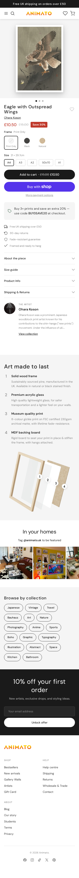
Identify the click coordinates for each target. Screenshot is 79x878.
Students (10, 821)
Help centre (50, 767)
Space (53, 647)
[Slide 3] (43, 101)
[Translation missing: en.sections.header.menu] (6, 13)
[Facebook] (25, 860)
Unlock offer (39, 722)
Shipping (48, 773)
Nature (44, 617)
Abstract (35, 647)
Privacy (9, 834)
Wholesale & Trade (55, 786)
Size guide (11, 270)
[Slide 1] (36, 101)
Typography (49, 637)
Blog (7, 809)
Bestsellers (11, 767)
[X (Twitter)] (47, 860)
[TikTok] (39, 860)
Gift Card (10, 792)
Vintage (33, 607)
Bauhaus (12, 617)
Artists (8, 786)
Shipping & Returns (17, 292)
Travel (50, 607)
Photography (15, 627)
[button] (13, 13)
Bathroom (32, 657)
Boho (10, 637)
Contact (48, 792)
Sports (53, 627)
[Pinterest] (54, 860)
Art (29, 617)
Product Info (12, 281)
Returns (48, 779)
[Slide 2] (39, 101)
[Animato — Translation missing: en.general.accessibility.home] (39, 747)
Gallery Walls (12, 779)
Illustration (14, 647)
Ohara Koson (12, 117)
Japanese (13, 607)
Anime (36, 627)
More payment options (39, 195)
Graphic (28, 637)
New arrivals (12, 773)
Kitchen (12, 657)
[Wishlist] (65, 13)
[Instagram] (32, 860)
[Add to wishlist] (72, 109)
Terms (8, 827)
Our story (10, 815)
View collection (28, 334)
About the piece (15, 258)
